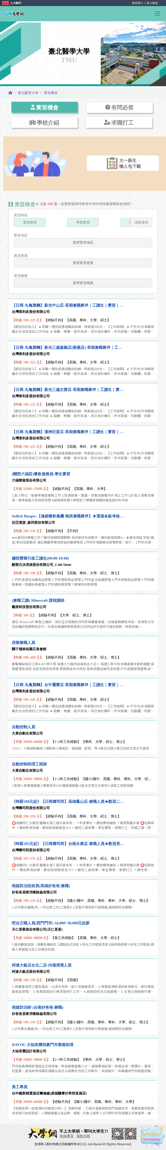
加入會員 (152, 3)
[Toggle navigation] (158, 13)
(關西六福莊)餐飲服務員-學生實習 (41, 474)
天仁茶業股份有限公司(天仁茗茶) (37, 929)
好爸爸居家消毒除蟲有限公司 (34, 892)
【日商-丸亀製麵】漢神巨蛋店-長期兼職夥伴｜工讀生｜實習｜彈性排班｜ (69, 432)
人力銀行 (9, 3)
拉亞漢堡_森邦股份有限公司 (33, 522)
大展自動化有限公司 (27, 733)
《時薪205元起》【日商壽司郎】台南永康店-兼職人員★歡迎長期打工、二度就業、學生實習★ (69, 843)
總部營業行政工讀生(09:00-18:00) (40, 558)
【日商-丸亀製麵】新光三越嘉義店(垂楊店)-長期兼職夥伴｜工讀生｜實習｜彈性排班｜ (69, 347)
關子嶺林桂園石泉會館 (29, 649)
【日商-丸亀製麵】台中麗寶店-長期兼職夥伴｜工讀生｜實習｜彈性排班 (69, 685)
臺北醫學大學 (28, 93)
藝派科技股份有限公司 (29, 607)
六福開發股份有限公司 (29, 480)
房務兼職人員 (23, 642)
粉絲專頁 (67, 1136)
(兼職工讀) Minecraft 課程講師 (38, 600)
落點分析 (83, 1136)
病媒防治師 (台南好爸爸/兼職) (37, 1007)
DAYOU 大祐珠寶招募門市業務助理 (42, 1045)
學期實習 (83, 222)
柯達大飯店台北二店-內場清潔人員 (42, 965)
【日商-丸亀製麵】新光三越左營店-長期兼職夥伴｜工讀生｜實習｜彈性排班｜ (69, 389)
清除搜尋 (141, 222)
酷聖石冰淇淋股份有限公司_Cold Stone (41, 564)
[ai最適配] (152, 1136)
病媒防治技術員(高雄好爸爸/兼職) (41, 886)
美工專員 (19, 1087)
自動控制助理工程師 (29, 764)
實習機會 (51, 93)
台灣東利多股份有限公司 (31, 311)
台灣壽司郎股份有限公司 (31, 808)
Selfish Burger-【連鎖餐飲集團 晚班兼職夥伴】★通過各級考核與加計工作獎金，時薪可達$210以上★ (69, 516)
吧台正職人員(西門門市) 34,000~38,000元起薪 (51, 923)
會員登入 (137, 3)
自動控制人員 (23, 727)
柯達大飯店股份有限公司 (31, 971)
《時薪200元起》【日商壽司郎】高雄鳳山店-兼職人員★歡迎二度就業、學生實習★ (69, 801)
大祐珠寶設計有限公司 (29, 1051)
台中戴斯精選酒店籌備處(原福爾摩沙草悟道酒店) (49, 1093)
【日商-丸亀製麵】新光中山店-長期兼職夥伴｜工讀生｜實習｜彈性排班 (69, 305)
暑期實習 (30, 222)
